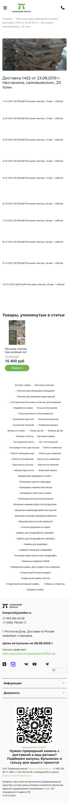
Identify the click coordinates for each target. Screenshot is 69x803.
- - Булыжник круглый (22, 419)
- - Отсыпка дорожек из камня (34, 527)
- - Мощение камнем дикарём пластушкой (34, 510)
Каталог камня (23, 385)
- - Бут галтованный (47, 442)
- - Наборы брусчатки (23, 470)
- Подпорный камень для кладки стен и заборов (34, 567)
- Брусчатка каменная (48, 459)
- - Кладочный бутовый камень (34, 572)
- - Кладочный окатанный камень (21, 584)
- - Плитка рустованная (49, 453)
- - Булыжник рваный (47, 419)
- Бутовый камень (45, 436)
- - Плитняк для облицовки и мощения (34, 390)
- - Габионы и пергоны (53, 584)
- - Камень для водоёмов (34, 544)
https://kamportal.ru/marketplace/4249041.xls (28, 653)
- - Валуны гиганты (24, 436)
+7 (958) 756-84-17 (14, 622)
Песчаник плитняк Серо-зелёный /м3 (16, 350)
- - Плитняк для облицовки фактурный (34, 396)
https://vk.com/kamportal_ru (16, 775)
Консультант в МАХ (34, 747)
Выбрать (17, 367)
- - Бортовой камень (47, 470)
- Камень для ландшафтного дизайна (34, 532)
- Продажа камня (35, 589)
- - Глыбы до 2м (35, 430)
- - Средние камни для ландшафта (34, 550)
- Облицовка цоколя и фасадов (34, 481)
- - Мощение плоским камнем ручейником (34, 516)
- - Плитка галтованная (21, 459)
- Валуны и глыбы (15, 430)
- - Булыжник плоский (22, 425)
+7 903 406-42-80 (13, 618)
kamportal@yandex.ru (40, 768)
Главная (7, 18)
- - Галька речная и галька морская (34, 413)
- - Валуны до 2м (54, 430)
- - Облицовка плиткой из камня (34, 493)
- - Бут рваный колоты (22, 442)
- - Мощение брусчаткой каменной (34, 521)
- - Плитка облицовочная (21, 453)
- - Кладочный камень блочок (34, 578)
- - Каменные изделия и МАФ (34, 561)
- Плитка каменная (52, 447)
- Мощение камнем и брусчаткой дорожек (35, 504)
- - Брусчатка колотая (21, 464)
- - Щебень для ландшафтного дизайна (34, 538)
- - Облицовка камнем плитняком (34, 487)
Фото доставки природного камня (36, 18)
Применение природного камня (34, 476)
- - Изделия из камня (22, 408)
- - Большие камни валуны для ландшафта (34, 555)
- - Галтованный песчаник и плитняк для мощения (34, 402)
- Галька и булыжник (46, 408)
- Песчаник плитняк (43, 385)
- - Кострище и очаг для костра (23, 447)
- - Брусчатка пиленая (47, 464)
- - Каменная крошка (47, 425)
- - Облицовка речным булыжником (34, 498)
